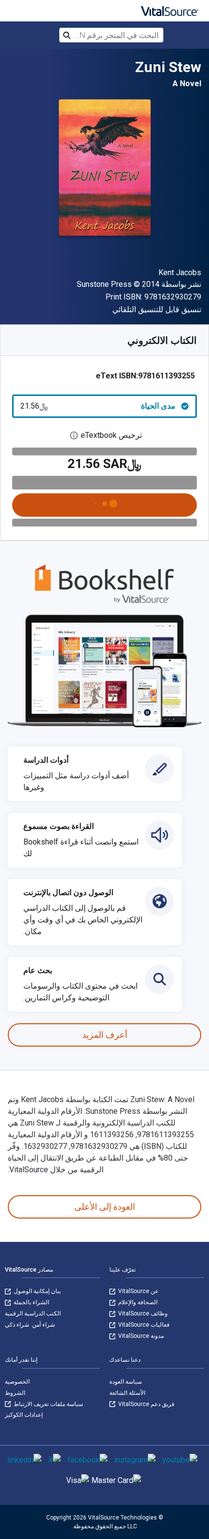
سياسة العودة (125, 1381)
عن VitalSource (137, 1291)
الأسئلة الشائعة (127, 1392)
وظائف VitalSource (142, 1313)
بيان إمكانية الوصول (36, 1291)
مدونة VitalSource (140, 1336)
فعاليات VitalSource (143, 1324)
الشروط (15, 1392)
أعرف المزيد (104, 1035)
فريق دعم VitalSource (145, 1404)
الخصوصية (17, 1381)
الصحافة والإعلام (137, 1302)
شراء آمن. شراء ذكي (30, 1324)
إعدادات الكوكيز (24, 1414)
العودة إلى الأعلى (104, 1206)
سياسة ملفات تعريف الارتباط (47, 1404)
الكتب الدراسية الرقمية (33, 1313)
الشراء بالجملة (30, 1302)
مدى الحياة (97, 406)
